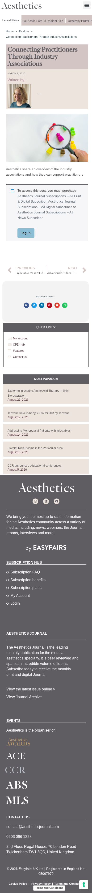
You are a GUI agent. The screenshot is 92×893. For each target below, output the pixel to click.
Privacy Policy (41, 883)
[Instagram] (35, 501)
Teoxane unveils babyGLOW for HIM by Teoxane (39, 413)
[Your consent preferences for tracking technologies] (83, 884)
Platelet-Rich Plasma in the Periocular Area (35, 448)
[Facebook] (56, 501)
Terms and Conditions (69, 883)
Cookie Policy (18, 883)
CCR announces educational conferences (34, 465)
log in (26, 233)
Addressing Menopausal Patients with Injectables (39, 430)
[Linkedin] (46, 501)
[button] (87, 5)
